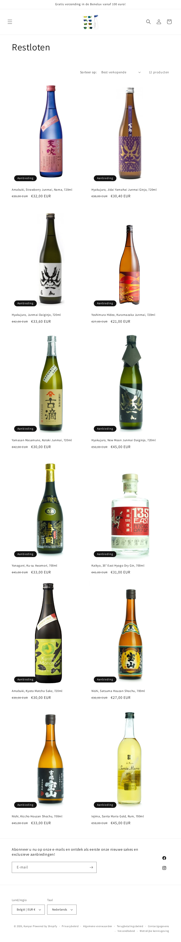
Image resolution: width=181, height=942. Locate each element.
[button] (10, 22)
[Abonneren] (91, 867)
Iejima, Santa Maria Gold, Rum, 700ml (117, 816)
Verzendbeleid (126, 931)
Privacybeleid (70, 926)
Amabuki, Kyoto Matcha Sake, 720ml (37, 691)
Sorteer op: (88, 72)
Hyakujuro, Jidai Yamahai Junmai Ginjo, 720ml (123, 190)
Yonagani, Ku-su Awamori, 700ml (34, 566)
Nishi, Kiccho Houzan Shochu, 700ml (37, 816)
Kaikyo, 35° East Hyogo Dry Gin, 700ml (117, 566)
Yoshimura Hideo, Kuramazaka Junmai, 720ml (123, 315)
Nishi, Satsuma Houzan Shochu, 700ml (118, 691)
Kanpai (28, 926)
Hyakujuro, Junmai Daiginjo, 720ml (36, 315)
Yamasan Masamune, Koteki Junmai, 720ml (42, 440)
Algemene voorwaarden (97, 926)
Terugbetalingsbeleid (130, 926)
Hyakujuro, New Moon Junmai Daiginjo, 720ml (123, 440)
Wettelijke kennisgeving (154, 931)
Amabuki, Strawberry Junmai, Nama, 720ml (42, 190)
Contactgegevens (158, 926)
